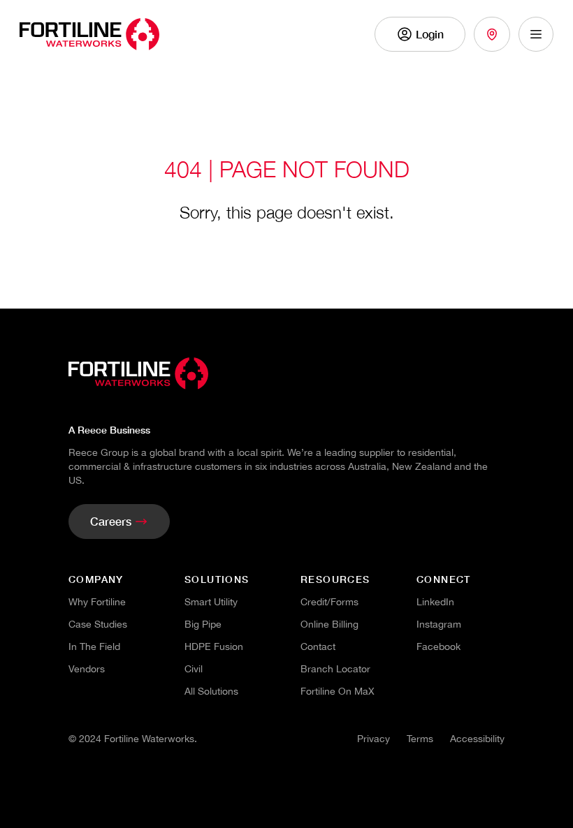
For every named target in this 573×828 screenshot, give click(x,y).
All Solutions (211, 691)
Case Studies (97, 624)
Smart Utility (211, 601)
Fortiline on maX (337, 691)
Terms (420, 738)
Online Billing (329, 624)
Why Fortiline (97, 601)
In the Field (94, 646)
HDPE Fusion (213, 646)
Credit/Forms (329, 601)
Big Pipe (203, 624)
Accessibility (477, 738)
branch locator (335, 668)
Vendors (86, 668)
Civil (193, 668)
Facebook (438, 646)
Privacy (373, 738)
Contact (317, 646)
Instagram (438, 624)
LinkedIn (435, 601)
